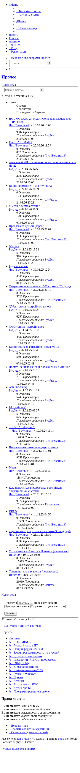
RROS (13, 511)
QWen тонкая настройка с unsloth (30, 306)
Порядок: (37, 606)
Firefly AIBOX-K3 (20, 142)
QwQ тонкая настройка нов (26, 326)
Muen (12, 467)
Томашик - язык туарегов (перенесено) (33, 571)
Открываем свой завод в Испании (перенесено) (39, 551)
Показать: (10, 602)
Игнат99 (14, 554)
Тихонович (52, 504)
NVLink (14, 246)
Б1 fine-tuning (17, 407)
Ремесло (14, 38)
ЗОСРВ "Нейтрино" (22, 427)
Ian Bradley (24, 738)
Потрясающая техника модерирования (33, 447)
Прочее (8, 77)
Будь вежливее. (18, 266)
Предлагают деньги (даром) (26, 226)
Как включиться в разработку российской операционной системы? (35, 489)
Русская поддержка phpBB (18, 748)
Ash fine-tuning (18, 387)
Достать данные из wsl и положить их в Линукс (39, 366)
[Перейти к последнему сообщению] (56, 135)
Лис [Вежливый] (19, 125)
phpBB (62, 738)
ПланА (13, 34)
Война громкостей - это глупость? (30, 185)
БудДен (49, 135)
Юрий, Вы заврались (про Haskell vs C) (34, 346)
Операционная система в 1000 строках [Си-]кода (40, 286)
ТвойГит (14, 44)
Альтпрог (15, 41)
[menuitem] (28, 11)
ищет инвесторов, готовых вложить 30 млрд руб (40, 531)
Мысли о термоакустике (24, 205)
